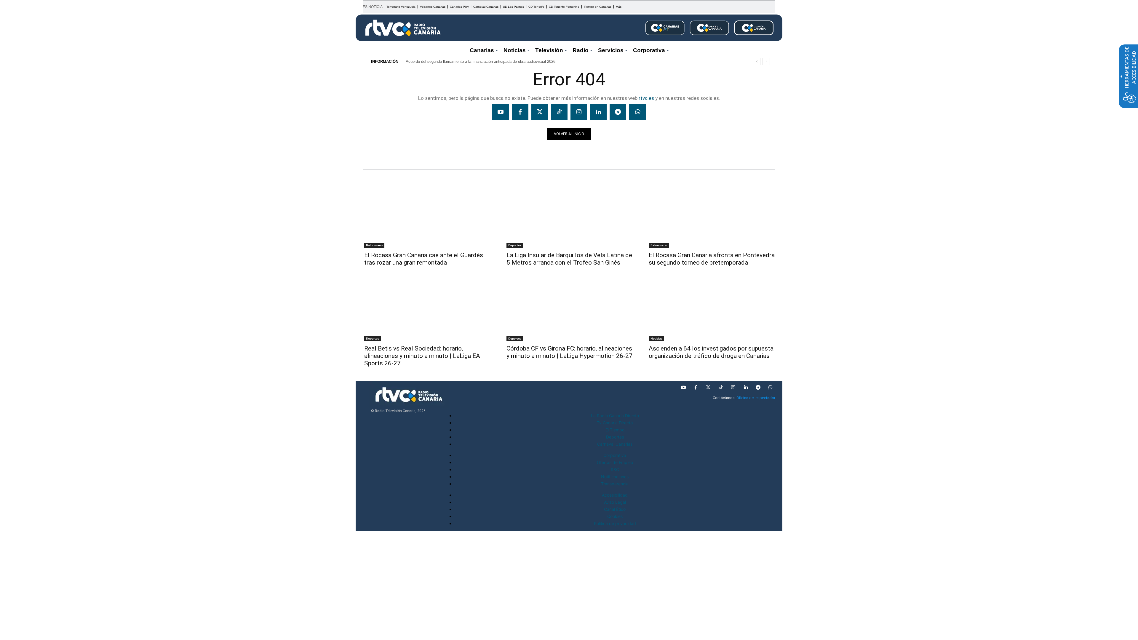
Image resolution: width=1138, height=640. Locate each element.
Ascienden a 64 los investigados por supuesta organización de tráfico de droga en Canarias (711, 352)
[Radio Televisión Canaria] (403, 28)
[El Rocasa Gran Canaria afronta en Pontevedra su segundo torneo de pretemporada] (711, 216)
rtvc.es (646, 98)
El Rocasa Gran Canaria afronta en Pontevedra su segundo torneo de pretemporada (712, 259)
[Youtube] (500, 112)
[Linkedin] (598, 112)
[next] (766, 61)
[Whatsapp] (637, 112)
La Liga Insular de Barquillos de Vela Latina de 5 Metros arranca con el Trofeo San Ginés (569, 259)
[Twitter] (539, 112)
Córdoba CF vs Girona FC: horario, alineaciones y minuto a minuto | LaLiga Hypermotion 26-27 (569, 352)
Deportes (514, 245)
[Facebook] (520, 112)
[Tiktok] (559, 112)
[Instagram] (578, 112)
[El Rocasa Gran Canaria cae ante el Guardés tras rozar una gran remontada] (427, 216)
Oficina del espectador (755, 398)
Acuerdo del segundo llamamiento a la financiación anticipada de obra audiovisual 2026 (480, 61)
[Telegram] (618, 112)
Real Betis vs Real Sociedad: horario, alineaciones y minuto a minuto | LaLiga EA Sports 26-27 (422, 356)
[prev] (756, 61)
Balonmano (374, 245)
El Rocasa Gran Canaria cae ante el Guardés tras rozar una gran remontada (423, 259)
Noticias (374, 150)
